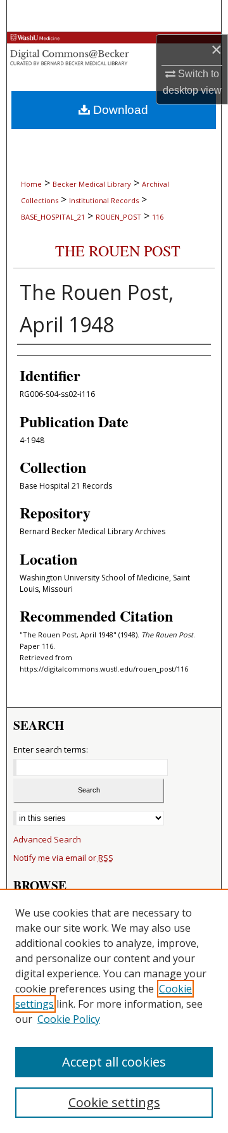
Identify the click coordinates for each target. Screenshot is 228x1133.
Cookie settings (114, 1102)
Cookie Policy (68, 1019)
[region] (114, 1011)
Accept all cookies (114, 1061)
